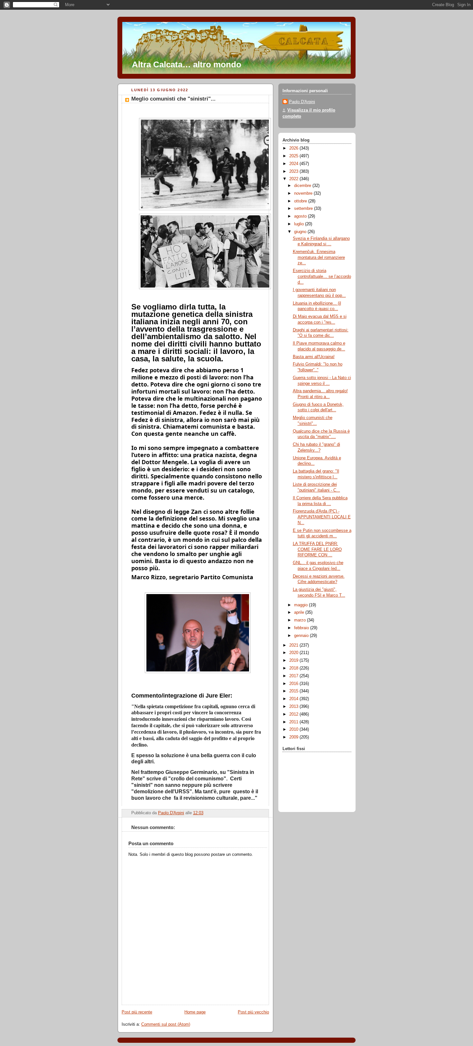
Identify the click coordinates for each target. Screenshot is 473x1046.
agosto (301, 216)
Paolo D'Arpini (302, 102)
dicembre (303, 185)
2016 (294, 683)
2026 (294, 148)
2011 (294, 722)
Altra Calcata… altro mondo (186, 64)
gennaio (302, 635)
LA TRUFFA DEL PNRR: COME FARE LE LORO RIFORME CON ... (317, 549)
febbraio (302, 628)
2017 (294, 676)
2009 (294, 737)
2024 (294, 163)
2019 (294, 660)
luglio (299, 224)
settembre (304, 208)
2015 (294, 691)
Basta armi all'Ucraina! (314, 357)
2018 (294, 668)
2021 (294, 645)
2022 (294, 179)
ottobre (301, 201)
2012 (294, 714)
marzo (300, 620)
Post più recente (137, 1012)
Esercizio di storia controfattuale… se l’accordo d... (322, 276)
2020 (294, 652)
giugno (301, 232)
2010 (294, 729)
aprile (299, 612)
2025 (294, 156)
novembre (304, 193)
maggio (301, 605)
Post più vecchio (253, 1012)
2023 (294, 171)
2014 (294, 699)
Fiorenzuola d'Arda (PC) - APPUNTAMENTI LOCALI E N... (322, 517)
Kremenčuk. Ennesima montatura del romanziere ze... (319, 257)
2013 (294, 706)
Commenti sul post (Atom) (165, 1024)
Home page (195, 1012)
